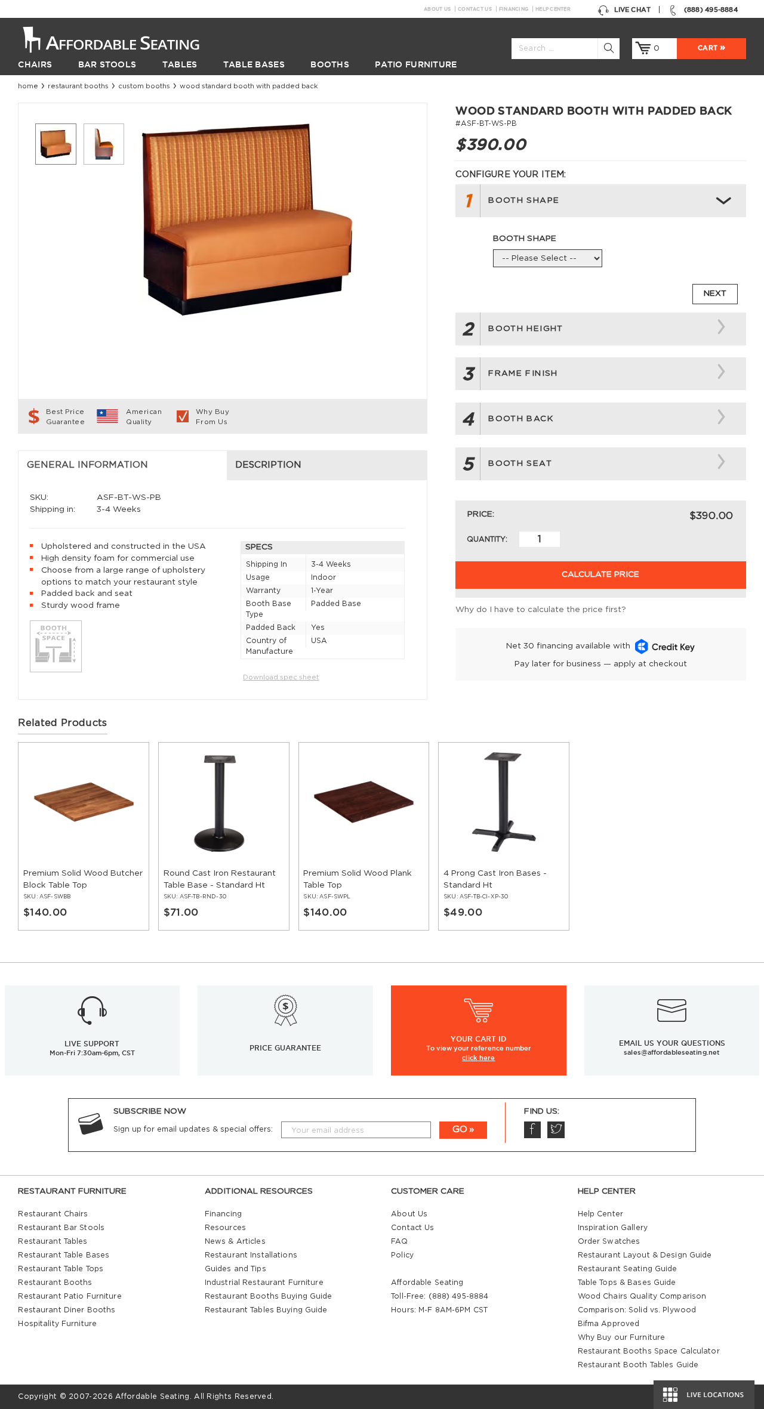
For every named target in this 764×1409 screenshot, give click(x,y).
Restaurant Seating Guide (627, 1268)
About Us (437, 9)
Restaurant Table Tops (60, 1268)
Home (28, 86)
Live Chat (632, 9)
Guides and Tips (235, 1268)
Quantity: (487, 539)
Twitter (555, 1129)
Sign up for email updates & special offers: (193, 1129)
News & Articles (235, 1241)
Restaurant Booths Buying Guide (268, 1296)
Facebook (532, 1129)
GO (459, 1129)
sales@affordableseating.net (672, 1052)
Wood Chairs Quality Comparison (642, 1296)
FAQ (399, 1241)
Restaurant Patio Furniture (69, 1296)
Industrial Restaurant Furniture (264, 1282)
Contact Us (475, 9)
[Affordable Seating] (122, 38)
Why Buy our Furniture (622, 1337)
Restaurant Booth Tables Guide (638, 1364)
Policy (402, 1255)
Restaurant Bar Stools (61, 1227)
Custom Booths (144, 86)
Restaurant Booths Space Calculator (649, 1351)
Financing (513, 9)
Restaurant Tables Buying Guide (266, 1310)
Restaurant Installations (251, 1255)
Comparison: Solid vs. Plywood (637, 1310)
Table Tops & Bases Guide (627, 1282)
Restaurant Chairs (53, 1214)
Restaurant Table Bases (63, 1255)
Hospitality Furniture (57, 1323)
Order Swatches (609, 1241)
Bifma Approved (609, 1323)
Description (268, 465)
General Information (87, 465)
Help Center (553, 9)
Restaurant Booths (78, 86)
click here (478, 1057)
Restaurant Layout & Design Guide (645, 1255)
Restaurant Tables (52, 1241)
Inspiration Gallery (613, 1227)
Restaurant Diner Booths (66, 1310)
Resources (225, 1227)
